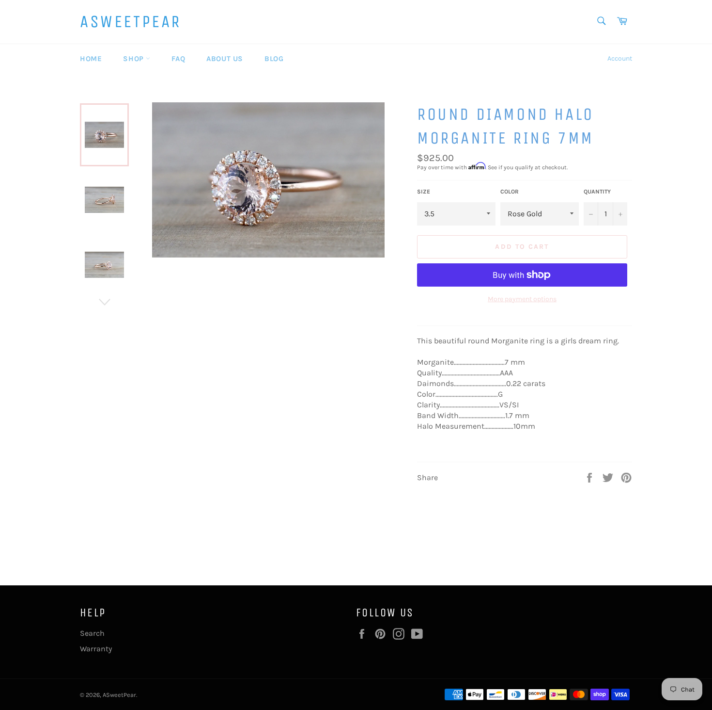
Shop (134, 58)
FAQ (178, 58)
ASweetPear (130, 21)
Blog (273, 58)
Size (423, 191)
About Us (224, 58)
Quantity (597, 191)
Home (91, 58)
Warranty (96, 648)
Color (509, 191)
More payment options (522, 299)
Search (92, 633)
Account (619, 58)
